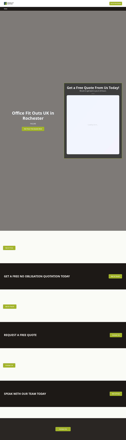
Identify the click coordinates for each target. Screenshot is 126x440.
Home (5, 9)
